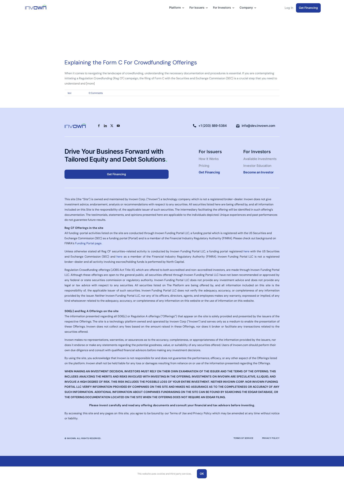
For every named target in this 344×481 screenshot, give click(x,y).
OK (202, 473)
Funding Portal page (88, 243)
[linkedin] (105, 125)
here (246, 251)
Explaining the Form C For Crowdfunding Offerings (130, 62)
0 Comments (96, 93)
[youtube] (118, 125)
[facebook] (98, 125)
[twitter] (111, 125)
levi (69, 93)
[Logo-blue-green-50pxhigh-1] (36, 6)
